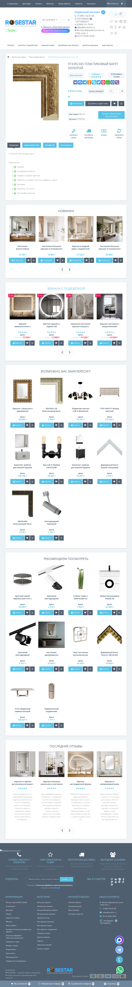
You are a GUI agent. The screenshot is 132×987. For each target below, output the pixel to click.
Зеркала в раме (48, 45)
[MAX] (119, 940)
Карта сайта (10, 953)
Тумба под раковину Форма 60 (109, 597)
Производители (12, 957)
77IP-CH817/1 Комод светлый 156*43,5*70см (109, 409)
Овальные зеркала (44, 945)
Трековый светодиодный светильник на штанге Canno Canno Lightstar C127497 (22, 653)
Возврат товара (12, 945)
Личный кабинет (74, 902)
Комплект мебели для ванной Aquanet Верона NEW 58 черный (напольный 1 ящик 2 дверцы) (80, 466)
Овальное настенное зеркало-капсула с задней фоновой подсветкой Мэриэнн (80, 325)
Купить (18, 343)
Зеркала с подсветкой (28, 45)
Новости (78, 3)
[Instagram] (111, 22)
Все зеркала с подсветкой (47, 929)
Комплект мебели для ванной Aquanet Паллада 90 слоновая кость (22, 466)
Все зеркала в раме (44, 925)
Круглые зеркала (43, 937)
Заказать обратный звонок (56, 27)
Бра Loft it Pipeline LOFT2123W (51, 466)
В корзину (18, 260)
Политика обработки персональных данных (14, 936)
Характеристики (31, 145)
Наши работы (64, 3)
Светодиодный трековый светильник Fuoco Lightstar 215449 (51, 522)
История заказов (74, 906)
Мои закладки (73, 910)
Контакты (91, 3)
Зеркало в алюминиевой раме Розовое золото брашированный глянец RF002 (109, 782)
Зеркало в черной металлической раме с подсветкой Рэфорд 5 (22, 782)
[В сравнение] (33, 260)
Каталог (10, 45)
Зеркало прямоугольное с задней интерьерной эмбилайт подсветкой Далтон (22, 325)
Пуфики (40, 941)
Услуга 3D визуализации (55, 30)
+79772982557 (82, 21)
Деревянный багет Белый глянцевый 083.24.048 (109, 466)
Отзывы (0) (50, 145)
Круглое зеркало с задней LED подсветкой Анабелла (51, 325)
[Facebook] (125, 22)
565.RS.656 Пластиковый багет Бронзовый (22, 522)
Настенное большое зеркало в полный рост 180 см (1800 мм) (51, 247)
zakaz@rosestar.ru (86, 27)
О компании (12, 3)
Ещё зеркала (107, 45)
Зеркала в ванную (90, 45)
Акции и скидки (43, 949)
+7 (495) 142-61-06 (85, 15)
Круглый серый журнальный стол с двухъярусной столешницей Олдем (22, 597)
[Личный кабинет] (123, 3)
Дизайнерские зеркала (68, 45)
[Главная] (8, 57)
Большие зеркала (44, 902)
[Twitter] (119, 28)
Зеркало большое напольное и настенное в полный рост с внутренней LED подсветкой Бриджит (51, 782)
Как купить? (66, 145)
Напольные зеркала (44, 906)
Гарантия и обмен (13, 918)
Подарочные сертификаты (16, 961)
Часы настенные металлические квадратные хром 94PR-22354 (80, 653)
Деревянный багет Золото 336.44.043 (109, 653)
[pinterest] (115, 34)
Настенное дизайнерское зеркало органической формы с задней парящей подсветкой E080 (51, 653)
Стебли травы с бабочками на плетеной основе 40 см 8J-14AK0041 (80, 597)
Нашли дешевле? (96, 91)
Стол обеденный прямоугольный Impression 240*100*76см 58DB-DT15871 (22, 710)
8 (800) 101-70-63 (84, 24)
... (117, 45)
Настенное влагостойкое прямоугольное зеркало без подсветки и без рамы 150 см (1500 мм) (22, 247)
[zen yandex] (124, 28)
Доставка (27, 3)
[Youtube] (111, 28)
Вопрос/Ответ (11, 949)
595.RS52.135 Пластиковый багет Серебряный (51, 409)
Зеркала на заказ (43, 933)
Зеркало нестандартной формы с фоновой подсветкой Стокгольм (80, 782)
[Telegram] (120, 22)
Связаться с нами (12, 942)
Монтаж (50, 3)
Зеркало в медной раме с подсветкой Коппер (80, 247)
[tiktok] (111, 34)
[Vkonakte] (116, 22)
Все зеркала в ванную (45, 922)
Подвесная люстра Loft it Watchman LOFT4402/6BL (80, 409)
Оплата (38, 3)
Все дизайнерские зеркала (47, 910)
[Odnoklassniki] (115, 28)
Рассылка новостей (75, 914)
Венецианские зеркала (46, 914)
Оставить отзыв (117, 75)
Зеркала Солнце (43, 918)
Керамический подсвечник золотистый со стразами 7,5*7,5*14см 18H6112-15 (51, 710)
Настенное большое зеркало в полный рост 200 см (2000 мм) (109, 247)
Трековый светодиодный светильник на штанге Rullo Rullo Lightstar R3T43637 (51, 597)
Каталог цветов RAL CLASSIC (16, 902)
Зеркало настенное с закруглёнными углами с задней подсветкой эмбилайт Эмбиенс (109, 325)
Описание (13, 145)
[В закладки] (28, 260)
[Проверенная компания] (10, 851)
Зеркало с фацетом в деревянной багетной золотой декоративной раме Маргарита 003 (22, 409)
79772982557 (83, 18)
